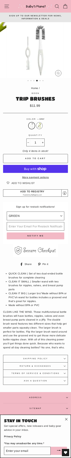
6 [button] (43, 81)
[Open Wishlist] (65, 452)
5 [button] (40, 81)
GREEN (39, 125)
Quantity (35, 135)
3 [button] (34, 81)
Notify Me (35, 236)
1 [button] (28, 81)
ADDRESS (35, 397)
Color (35, 119)
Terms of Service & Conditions (35, 373)
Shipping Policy (35, 359)
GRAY (32, 125)
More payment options (35, 177)
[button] (35, 193)
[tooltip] (64, 193)
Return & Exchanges (35, 366)
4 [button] (37, 81)
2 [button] (31, 81)
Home (34, 88)
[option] (35, 17)
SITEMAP (35, 408)
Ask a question (35, 381)
